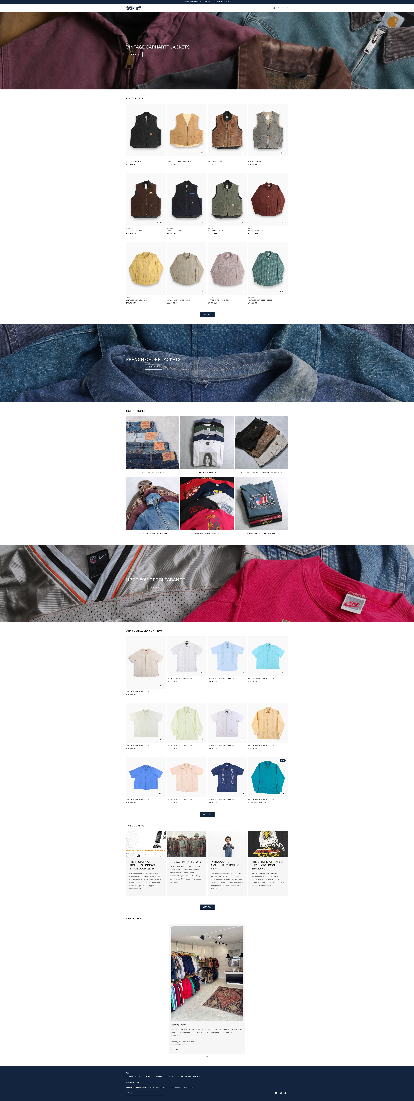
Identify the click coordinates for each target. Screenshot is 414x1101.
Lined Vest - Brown (215, 161)
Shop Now (134, 55)
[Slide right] (211, 1056)
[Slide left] (202, 1056)
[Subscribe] (162, 1093)
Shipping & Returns (133, 1076)
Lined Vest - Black (133, 161)
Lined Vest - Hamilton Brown (179, 161)
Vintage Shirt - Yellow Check (138, 300)
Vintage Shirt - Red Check (218, 300)
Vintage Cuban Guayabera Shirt (139, 692)
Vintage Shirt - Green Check (260, 300)
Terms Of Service (184, 1076)
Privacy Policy (170, 1076)
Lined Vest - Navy (174, 231)
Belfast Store (148, 1076)
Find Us (174, 1050)
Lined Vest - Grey (255, 161)
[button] (235, 8)
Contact (196, 1076)
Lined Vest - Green (215, 231)
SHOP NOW (153, 367)
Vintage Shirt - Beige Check (178, 300)
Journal (159, 1076)
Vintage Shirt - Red (256, 231)
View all (207, 314)
